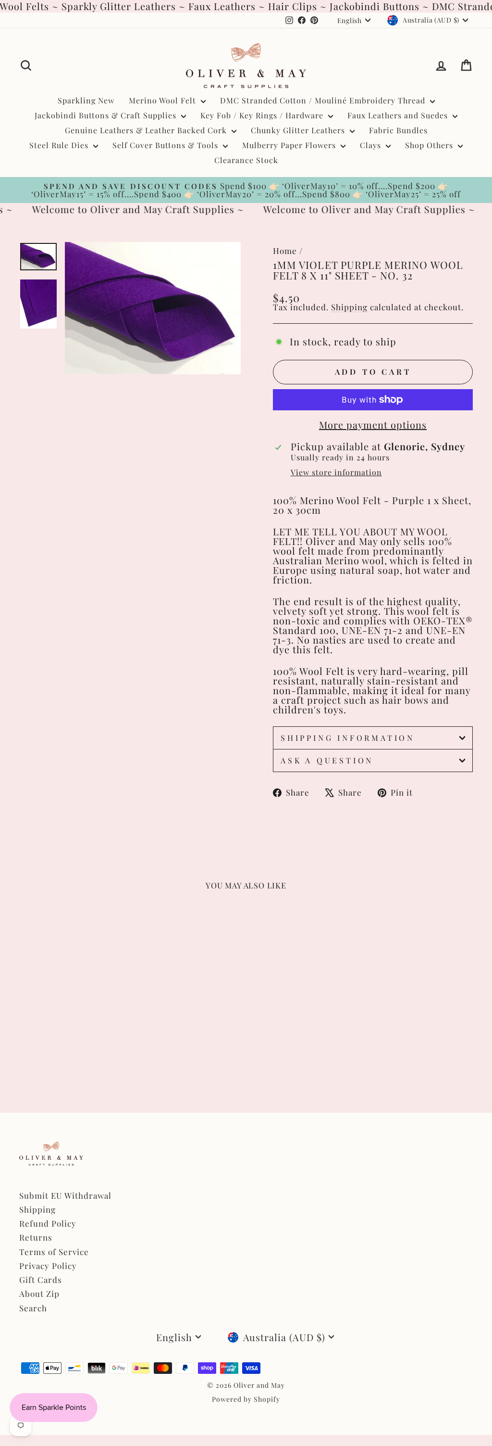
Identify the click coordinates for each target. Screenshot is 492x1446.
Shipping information (348, 738)
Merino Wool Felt (163, 100)
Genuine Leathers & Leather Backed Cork (147, 130)
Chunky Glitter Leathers (299, 130)
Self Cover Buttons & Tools (166, 145)
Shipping (349, 307)
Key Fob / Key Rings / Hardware (263, 115)
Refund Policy (47, 1223)
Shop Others (430, 145)
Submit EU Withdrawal (65, 1195)
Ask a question (327, 760)
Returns (35, 1237)
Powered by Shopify (246, 1399)
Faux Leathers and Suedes (398, 115)
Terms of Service (54, 1251)
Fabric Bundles (398, 130)
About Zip (39, 1293)
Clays (371, 145)
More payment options (373, 425)
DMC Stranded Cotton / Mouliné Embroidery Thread (324, 100)
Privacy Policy (48, 1265)
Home (285, 250)
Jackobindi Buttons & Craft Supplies (107, 115)
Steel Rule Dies (60, 145)
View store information (336, 472)
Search (33, 1308)
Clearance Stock (246, 160)
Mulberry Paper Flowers (290, 145)
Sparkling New (86, 100)
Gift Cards (40, 1279)
